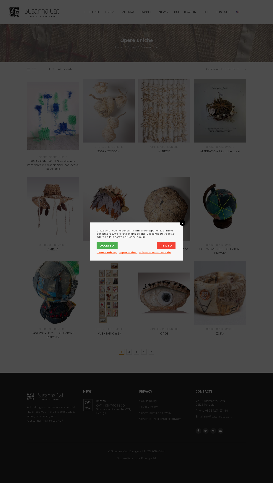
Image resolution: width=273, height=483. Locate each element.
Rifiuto (166, 245)
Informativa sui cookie (155, 252)
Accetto (107, 245)
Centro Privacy (107, 252)
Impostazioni (128, 252)
